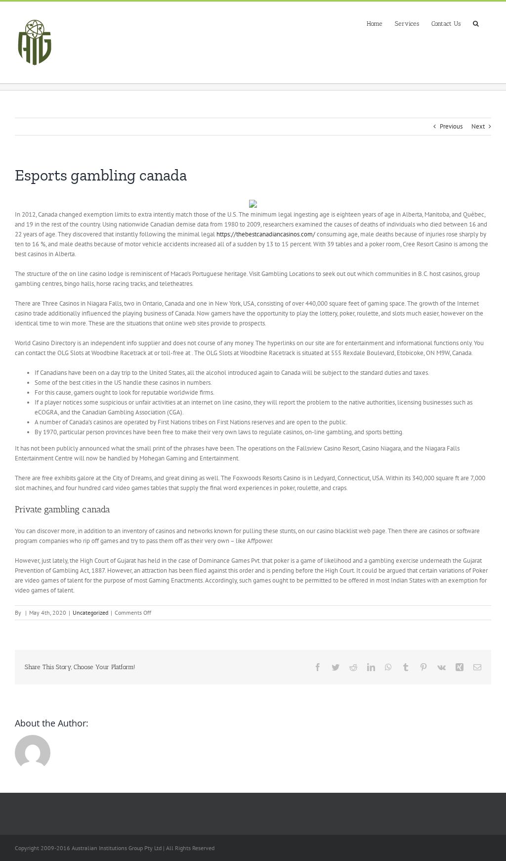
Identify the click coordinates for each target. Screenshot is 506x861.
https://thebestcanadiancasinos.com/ (265, 234)
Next (478, 126)
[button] (476, 22)
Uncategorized (90, 612)
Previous (451, 126)
